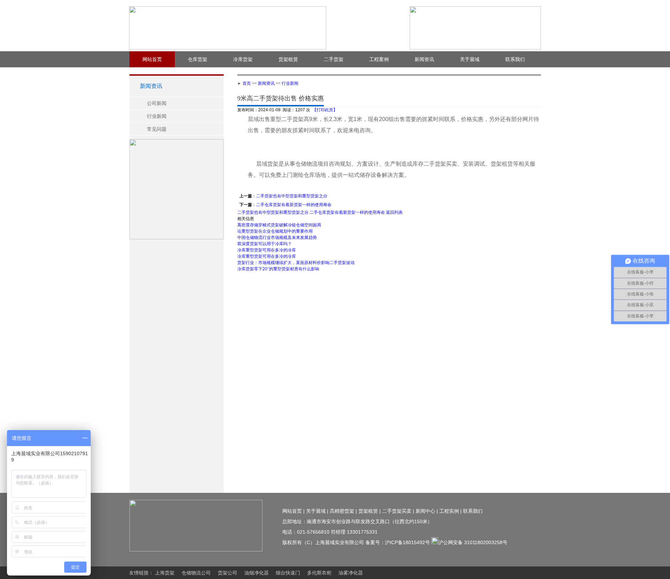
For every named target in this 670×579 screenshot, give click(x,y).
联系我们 (515, 59)
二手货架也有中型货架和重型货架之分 (291, 196)
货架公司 (227, 573)
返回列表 (395, 212)
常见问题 (156, 129)
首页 (247, 83)
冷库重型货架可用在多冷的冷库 (266, 250)
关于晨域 (469, 59)
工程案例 (379, 59)
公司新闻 (156, 103)
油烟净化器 (256, 573)
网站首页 (152, 59)
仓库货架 (197, 59)
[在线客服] (665, 121)
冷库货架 (243, 59)
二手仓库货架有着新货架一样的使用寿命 (294, 204)
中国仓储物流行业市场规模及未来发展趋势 (277, 237)
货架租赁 (288, 59)
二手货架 (333, 59)
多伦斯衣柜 (319, 573)
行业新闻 (156, 116)
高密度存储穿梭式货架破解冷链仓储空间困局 (279, 225)
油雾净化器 (350, 573)
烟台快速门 (288, 573)
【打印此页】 (324, 109)
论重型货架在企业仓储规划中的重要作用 (275, 231)
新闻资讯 (424, 59)
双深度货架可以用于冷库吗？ (264, 243)
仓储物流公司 (196, 573)
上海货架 (164, 573)
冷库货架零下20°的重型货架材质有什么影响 (278, 268)
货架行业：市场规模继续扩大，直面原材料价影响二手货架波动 (296, 262)
